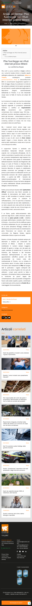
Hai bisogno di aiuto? (16, 603)
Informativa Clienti (6, 557)
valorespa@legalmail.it (22, 545)
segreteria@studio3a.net (23, 541)
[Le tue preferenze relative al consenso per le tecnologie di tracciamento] (29, 603)
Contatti (19, 554)
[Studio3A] (9, 6)
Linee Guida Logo (21, 556)
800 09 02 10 (7, 2)
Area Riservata (20, 557)
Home (5, 23)
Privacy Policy (5, 554)
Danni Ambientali (8, 310)
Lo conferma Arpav (11, 56)
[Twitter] (9, 317)
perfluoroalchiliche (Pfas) (9, 79)
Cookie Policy (5, 556)
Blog (3, 310)
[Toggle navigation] (28, 6)
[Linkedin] (6, 317)
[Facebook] (3, 317)
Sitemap (4, 559)
